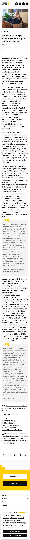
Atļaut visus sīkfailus (15, 535)
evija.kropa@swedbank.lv (11, 425)
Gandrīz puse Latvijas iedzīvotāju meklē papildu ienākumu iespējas (14, 38)
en (23, 4)
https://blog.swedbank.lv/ (12, 430)
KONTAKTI (5, 495)
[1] (9, 76)
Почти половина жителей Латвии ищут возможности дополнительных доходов (14, 408)
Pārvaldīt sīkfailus (15, 531)
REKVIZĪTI (4, 499)
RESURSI (4, 502)
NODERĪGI (4, 505)
